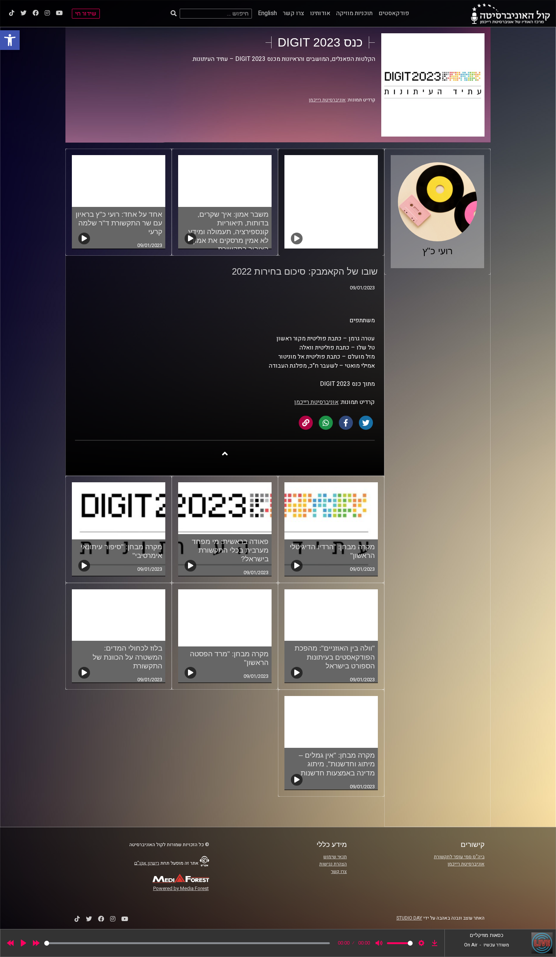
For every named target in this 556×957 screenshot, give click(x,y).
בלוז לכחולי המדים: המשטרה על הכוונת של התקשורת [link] (127, 657)
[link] (10, 40)
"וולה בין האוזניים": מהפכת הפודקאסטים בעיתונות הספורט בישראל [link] (335, 657)
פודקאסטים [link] (394, 13)
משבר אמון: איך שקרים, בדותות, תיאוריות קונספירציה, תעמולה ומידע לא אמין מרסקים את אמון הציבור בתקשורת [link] (228, 231)
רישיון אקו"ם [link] (146, 862)
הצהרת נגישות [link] (333, 864)
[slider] (187, 943)
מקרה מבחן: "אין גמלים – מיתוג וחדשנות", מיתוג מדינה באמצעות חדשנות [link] (337, 764)
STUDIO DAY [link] (409, 918)
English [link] (267, 13)
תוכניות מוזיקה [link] (354, 13)
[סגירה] (225, 453)
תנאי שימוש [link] (335, 856)
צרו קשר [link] (293, 13)
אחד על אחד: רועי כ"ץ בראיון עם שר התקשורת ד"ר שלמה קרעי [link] (119, 223)
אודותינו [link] (320, 13)
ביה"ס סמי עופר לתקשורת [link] (459, 856)
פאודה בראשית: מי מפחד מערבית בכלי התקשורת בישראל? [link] (230, 550)
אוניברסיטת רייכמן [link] (327, 99)
